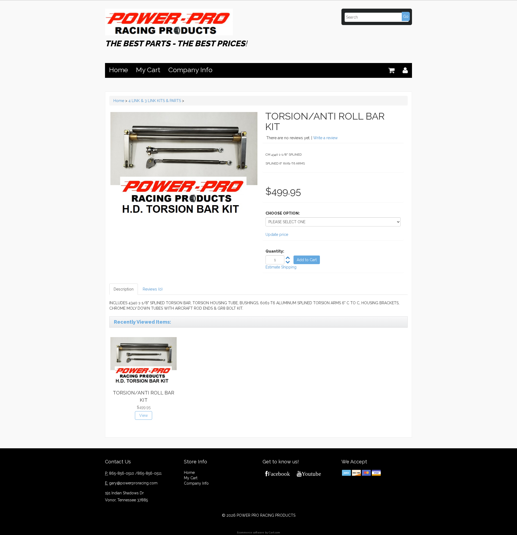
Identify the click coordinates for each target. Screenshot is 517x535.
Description (124, 289)
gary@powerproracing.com (133, 483)
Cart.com (274, 532)
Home (118, 70)
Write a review (325, 138)
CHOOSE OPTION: (283, 213)
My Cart (148, 70)
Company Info (190, 70)
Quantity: (275, 251)
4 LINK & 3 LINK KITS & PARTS (154, 101)
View (143, 415)
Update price (277, 234)
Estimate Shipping (281, 267)
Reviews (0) (153, 289)
